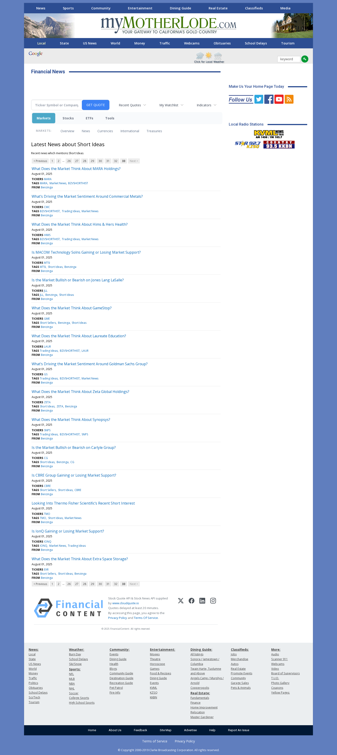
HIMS (47, 235)
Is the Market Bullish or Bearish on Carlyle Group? (74, 447)
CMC (47, 207)
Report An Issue (238, 730)
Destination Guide (121, 678)
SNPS (47, 430)
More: (275, 649)
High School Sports (81, 703)
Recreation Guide (121, 683)
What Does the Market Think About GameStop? (72, 307)
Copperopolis (200, 688)
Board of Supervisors (285, 673)
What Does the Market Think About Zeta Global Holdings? (80, 391)
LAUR (47, 347)
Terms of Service (154, 741)
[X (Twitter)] (180, 608)
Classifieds (254, 8)
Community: (120, 649)
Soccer (73, 693)
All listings (197, 654)
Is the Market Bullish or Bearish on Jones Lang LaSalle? (78, 280)
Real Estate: (200, 693)
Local (41, 43)
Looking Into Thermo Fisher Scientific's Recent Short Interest (83, 503)
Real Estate (218, 8)
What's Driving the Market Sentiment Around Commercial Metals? (87, 196)
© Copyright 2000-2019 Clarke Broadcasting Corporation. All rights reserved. (168, 750)
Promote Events (241, 673)
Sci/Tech (34, 697)
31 (108, 161)
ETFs (89, 118)
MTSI (47, 263)
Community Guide (121, 673)
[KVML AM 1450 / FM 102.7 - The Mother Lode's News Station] (269, 133)
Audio (275, 654)
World (115, 43)
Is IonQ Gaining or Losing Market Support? (68, 531)
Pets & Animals (241, 688)
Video (275, 669)
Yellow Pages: (280, 693)
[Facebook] (191, 608)
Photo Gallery (280, 683)
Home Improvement (204, 707)
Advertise (190, 730)
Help (212, 730)
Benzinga (47, 187)
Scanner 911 (279, 659)
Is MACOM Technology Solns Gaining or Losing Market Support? (86, 252)
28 (84, 161)
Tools (109, 118)
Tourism (288, 43)
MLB (72, 679)
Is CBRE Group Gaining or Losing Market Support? (74, 475)
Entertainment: (162, 649)
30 (100, 161)
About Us (115, 730)
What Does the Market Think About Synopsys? (71, 419)
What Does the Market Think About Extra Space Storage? (80, 558)
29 (92, 161)
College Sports (79, 698)
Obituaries (222, 43)
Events (114, 654)
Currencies (105, 131)
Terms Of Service (146, 618)
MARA (48, 179)
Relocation (198, 712)
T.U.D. (275, 678)
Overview (67, 131)
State (64, 43)
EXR (46, 569)
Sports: (74, 669)
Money (139, 43)
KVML (153, 688)
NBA (72, 684)
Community (100, 8)
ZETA (47, 402)
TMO (47, 514)
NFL (71, 674)
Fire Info (115, 693)
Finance (196, 703)
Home (92, 730)
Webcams (191, 43)
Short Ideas (55, 267)
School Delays (256, 43)
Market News (58, 183)
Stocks (68, 118)
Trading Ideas (71, 211)
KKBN (153, 697)
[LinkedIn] (202, 608)
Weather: (76, 649)
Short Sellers (48, 323)
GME (47, 319)
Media (285, 8)
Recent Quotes (130, 105)
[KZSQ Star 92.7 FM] (246, 143)
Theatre (155, 659)
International (129, 131)
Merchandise (239, 659)
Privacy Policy (117, 618)
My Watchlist (168, 105)
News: (34, 649)
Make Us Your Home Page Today (256, 86)
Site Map (165, 730)
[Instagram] (213, 608)
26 (69, 161)
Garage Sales (240, 683)
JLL (45, 291)
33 (123, 161)
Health (114, 664)
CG (46, 458)
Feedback (140, 730)
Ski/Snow (75, 664)
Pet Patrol (116, 688)
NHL (72, 688)
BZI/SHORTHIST (78, 183)
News (40, 8)
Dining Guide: (201, 649)
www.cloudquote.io (125, 603)
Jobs (234, 654)
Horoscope (157, 664)
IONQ (47, 542)
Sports (68, 8)
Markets (44, 118)
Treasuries (154, 131)
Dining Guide (180, 8)
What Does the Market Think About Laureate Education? (79, 335)
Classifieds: (240, 649)
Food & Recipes (160, 673)
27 (76, 161)
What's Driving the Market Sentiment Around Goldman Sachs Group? (90, 363)
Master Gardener (202, 717)
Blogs (113, 669)
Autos (234, 664)
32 (115, 161)
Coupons (277, 688)
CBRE (47, 486)
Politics (33, 683)
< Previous (40, 161)
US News (90, 43)
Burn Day (75, 654)
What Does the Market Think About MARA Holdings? (76, 168)
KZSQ (153, 693)
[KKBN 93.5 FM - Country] (278, 143)
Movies (155, 654)
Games (154, 669)
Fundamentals (200, 698)
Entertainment (140, 8)
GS (45, 374)
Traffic (164, 43)
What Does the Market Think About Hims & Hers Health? (80, 224)
